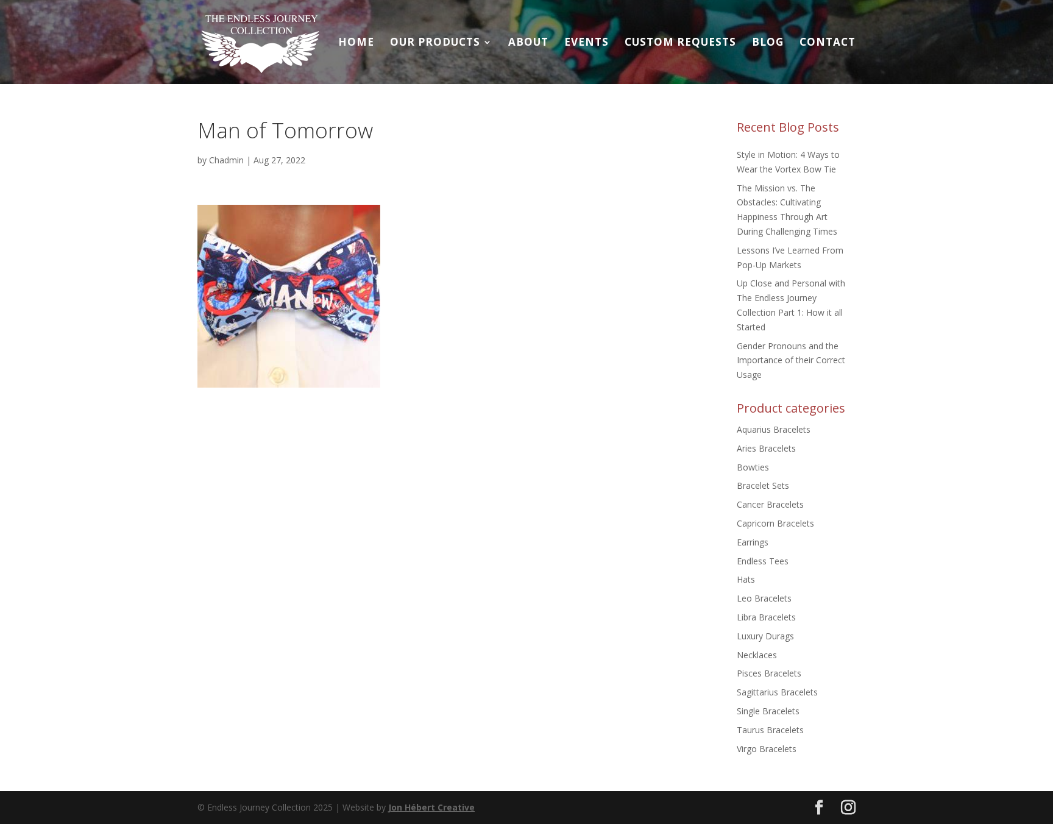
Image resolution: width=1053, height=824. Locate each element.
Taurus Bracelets (770, 730)
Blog (768, 43)
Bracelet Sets (763, 485)
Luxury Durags (765, 636)
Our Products (435, 43)
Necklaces (757, 655)
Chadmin (226, 160)
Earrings (752, 542)
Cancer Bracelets (770, 504)
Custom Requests (680, 43)
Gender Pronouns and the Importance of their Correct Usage (791, 360)
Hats (746, 579)
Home (356, 43)
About (528, 43)
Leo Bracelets (764, 598)
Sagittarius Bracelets (777, 692)
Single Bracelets (768, 711)
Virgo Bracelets (766, 749)
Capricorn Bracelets (775, 523)
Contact (828, 43)
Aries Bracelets (766, 448)
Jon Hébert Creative (431, 807)
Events (586, 43)
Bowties (753, 467)
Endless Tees (763, 561)
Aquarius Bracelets (773, 429)
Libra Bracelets (766, 617)
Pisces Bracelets (769, 673)
